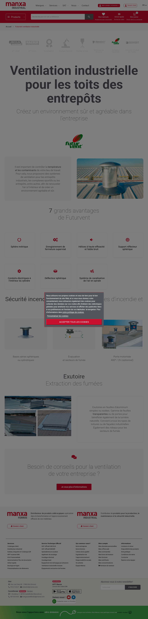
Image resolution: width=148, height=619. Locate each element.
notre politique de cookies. (73, 312)
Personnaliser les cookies (57, 316)
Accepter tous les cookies (74, 322)
